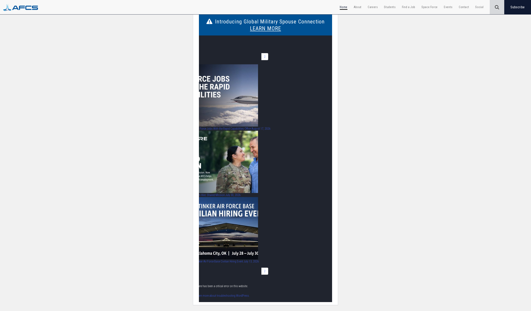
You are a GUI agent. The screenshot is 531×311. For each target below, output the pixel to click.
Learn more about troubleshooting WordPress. (223, 295)
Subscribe (517, 7)
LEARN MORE (265, 28)
